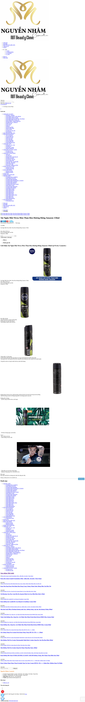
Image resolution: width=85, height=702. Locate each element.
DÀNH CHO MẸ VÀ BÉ (8, 564)
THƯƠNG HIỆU (7, 483)
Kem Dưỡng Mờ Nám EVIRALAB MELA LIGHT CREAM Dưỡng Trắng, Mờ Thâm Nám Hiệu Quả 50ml (30, 655)
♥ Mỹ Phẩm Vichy (10, 505)
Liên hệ (4, 47)
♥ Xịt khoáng (8, 563)
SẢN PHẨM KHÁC (7, 517)
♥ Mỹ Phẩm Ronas (10, 500)
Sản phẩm (5, 43)
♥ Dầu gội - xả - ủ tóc (10, 527)
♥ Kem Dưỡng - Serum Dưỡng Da (13, 552)
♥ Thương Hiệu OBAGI (11, 490)
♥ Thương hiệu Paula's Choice (12, 492)
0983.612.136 (8, 103)
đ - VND (8, 54)
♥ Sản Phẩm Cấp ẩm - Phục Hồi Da (13, 547)
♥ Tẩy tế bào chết (9, 543)
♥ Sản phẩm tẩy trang (10, 515)
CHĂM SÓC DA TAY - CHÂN (10, 568)
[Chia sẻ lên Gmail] (9, 221)
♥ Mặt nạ (8, 557)
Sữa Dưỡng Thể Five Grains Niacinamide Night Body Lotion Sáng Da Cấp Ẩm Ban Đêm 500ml (27, 640)
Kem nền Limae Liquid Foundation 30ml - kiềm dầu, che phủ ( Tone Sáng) (21, 578)
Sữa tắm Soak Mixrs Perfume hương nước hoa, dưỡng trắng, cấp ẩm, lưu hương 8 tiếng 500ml (26, 609)
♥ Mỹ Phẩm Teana (10, 501)
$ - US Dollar (9, 53)
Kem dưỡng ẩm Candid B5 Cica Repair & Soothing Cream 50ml (18, 601)
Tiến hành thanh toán (13, 700)
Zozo (26, 694)
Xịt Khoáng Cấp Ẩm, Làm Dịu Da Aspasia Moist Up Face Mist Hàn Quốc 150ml (23, 594)
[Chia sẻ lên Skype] (11, 221)
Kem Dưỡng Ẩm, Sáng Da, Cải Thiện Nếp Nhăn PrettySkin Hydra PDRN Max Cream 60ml (26, 624)
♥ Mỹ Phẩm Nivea (10, 499)
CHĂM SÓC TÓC (7, 526)
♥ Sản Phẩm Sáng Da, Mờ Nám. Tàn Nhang (15, 550)
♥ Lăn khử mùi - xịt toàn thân (12, 540)
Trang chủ (5, 42)
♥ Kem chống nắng (10, 539)
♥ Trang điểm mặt (9, 509)
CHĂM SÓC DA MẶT (8, 545)
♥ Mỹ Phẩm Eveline (10, 498)
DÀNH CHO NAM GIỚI (8, 525)
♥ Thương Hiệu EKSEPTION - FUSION (14, 488)
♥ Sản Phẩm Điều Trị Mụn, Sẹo (12, 551)
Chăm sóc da (6, 46)
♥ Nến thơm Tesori (10, 518)
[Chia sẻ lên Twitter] (3, 221)
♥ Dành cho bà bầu (10, 566)
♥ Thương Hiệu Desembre (11, 487)
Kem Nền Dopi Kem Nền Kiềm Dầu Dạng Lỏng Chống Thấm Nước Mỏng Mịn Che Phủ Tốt (26, 586)
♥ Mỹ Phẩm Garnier (10, 496)
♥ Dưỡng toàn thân (10, 537)
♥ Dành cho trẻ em (10, 565)
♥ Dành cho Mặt (9, 522)
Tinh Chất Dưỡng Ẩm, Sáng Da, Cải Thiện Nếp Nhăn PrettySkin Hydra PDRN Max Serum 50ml (27, 617)
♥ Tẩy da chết (9, 561)
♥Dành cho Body (9, 524)
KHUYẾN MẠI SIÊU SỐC (9, 45)
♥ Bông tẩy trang (9, 511)
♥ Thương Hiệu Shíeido (11, 495)
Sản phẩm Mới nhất (7, 573)
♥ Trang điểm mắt (9, 514)
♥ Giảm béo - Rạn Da (10, 538)
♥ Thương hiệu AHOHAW (11, 494)
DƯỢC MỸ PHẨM (7, 521)
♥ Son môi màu (9, 512)
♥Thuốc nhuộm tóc (10, 531)
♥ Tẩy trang (8, 556)
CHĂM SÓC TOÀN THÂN (9, 532)
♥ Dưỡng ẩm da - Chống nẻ (12, 553)
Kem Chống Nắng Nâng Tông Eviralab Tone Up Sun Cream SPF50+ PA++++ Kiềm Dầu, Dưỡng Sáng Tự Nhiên (31, 663)
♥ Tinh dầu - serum (10, 530)
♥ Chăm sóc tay (9, 569)
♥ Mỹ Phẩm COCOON (11, 486)
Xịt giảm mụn (9, 534)
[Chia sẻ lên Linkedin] (5, 221)
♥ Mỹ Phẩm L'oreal (10, 493)
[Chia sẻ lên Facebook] (1, 221)
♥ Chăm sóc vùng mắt (10, 562)
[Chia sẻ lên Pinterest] (7, 221)
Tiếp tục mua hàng (4, 700)
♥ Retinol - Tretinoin (10, 546)
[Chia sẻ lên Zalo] (13, 221)
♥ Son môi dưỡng (9, 513)
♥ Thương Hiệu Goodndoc (11, 489)
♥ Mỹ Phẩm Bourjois (10, 506)
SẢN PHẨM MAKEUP (8, 507)
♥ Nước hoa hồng (9, 558)
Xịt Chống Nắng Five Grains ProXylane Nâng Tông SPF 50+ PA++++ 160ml (22, 632)
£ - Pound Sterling (9, 52)
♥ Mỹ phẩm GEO (9, 503)
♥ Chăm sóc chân (9, 570)
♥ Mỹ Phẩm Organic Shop (11, 502)
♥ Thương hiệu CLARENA (12, 484)
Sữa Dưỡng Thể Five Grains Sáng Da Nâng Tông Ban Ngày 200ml (19, 647)
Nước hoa (8, 533)
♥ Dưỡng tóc (8, 528)
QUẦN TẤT (6, 519)
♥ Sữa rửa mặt (9, 555)
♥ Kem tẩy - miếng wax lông (12, 544)
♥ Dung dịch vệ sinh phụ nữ (12, 536)
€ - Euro (7, 50)
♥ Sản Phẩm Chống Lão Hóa (12, 549)
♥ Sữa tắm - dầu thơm (10, 542)
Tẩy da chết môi (9, 508)
